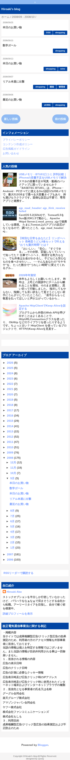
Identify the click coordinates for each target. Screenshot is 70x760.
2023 (10, 378)
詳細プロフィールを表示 (18, 613)
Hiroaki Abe (14, 591)
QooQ (41, 758)
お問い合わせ (11, 153)
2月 (12, 542)
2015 (10, 420)
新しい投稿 (11, 118)
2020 (10, 394)
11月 (13, 467)
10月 (13, 473)
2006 (10, 559)
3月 (12, 537)
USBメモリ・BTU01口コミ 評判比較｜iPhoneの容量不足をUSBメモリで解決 (43, 176)
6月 (12, 521)
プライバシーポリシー (16, 139)
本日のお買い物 (12, 27)
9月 (12, 478)
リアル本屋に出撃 (13, 81)
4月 (12, 531)
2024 (10, 373)
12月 (13, 462)
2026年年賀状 (27, 275)
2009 (10, 452)
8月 (12, 510)
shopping (60, 32)
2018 (10, 404)
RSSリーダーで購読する (18, 573)
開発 (52, 87)
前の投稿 (60, 118)
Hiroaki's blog (10, 9)
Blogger (43, 744)
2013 (10, 431)
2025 (10, 367)
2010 (10, 447)
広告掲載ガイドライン (16, 148)
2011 (10, 441)
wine (62, 69)
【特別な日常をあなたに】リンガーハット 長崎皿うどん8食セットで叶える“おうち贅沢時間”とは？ (42, 241)
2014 (10, 426)
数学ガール (9, 45)
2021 (10, 389)
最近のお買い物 (12, 99)
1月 (12, 547)
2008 (10, 457)
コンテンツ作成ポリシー (18, 144)
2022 (10, 383)
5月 (12, 526)
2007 (10, 554)
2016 (10, 415)
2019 (10, 399)
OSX (48, 32)
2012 (10, 436)
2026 (10, 362)
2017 (10, 410)
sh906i (47, 105)
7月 (12, 516)
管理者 (62, 87)
